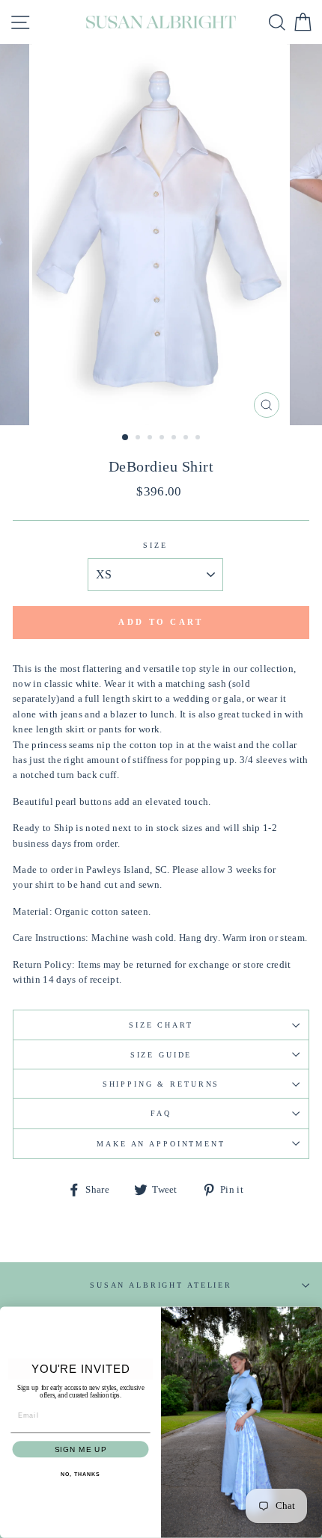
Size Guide (161, 1055)
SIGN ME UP (80, 1449)
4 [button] (163, 438)
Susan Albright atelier (161, 1285)
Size (155, 545)
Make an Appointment (161, 1144)
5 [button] (175, 438)
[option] (161, 234)
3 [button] (151, 438)
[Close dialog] (313, 1316)
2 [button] (139, 438)
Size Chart (161, 1025)
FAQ (161, 1113)
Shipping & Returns (161, 1084)
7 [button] (199, 438)
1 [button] (126, 438)
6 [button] (187, 438)
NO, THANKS (80, 1474)
